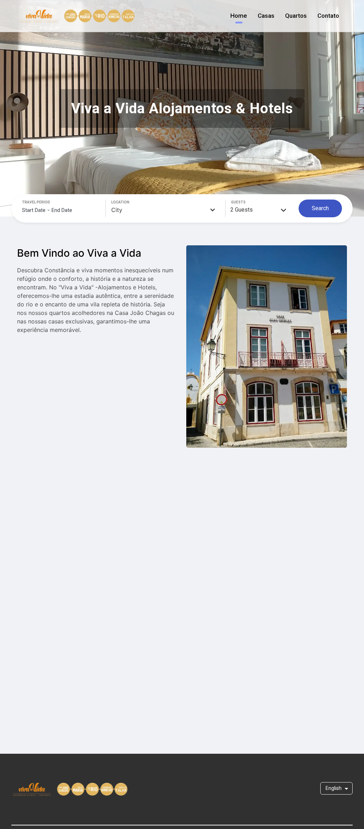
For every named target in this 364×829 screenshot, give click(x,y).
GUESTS (238, 202)
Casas (266, 15)
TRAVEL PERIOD (36, 202)
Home (238, 15)
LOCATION (120, 202)
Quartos (296, 15)
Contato (328, 15)
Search (320, 208)
